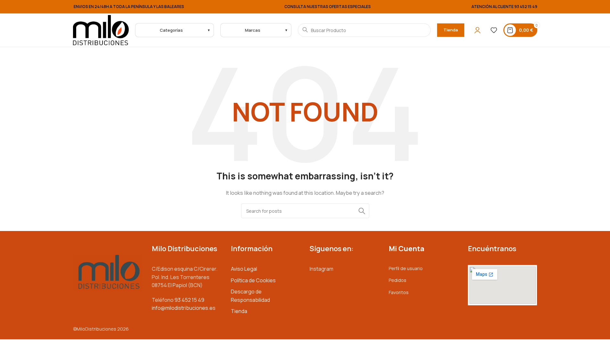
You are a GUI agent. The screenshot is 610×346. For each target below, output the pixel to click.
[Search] (361, 210)
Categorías (171, 30)
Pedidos (397, 280)
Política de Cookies (253, 280)
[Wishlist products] (493, 30)
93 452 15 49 (525, 6)
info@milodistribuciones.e (182, 307)
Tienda (450, 30)
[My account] (477, 30)
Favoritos (399, 292)
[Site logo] (101, 29)
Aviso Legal (244, 268)
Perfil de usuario (406, 268)
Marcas (252, 30)
